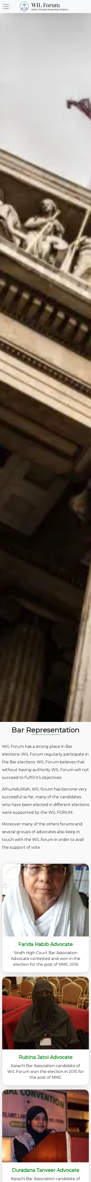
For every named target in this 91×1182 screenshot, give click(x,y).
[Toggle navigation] (6, 6)
